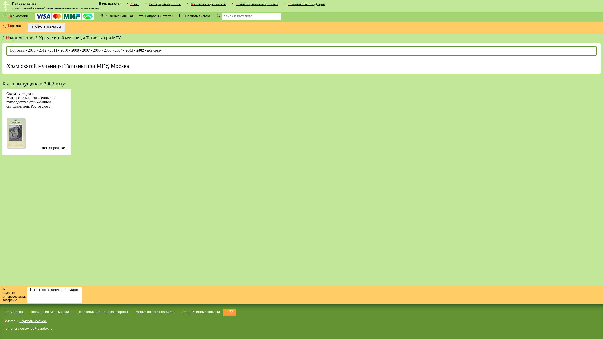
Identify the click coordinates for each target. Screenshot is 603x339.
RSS (229, 311)
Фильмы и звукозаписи (208, 4)
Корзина (14, 26)
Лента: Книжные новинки (200, 312)
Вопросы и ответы (159, 16)
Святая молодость (20, 94)
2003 (129, 50)
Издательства (19, 38)
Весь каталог (110, 3)
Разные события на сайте (155, 312)
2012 (42, 50)
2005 (107, 50)
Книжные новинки (119, 16)
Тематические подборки (306, 4)
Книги (134, 4)
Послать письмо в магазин (50, 312)
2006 (97, 50)
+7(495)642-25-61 (33, 321)
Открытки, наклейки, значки (257, 4)
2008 (75, 50)
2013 (32, 50)
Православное (24, 3)
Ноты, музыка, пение (165, 4)
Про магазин (18, 16)
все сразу (154, 50)
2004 (118, 50)
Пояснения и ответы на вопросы (102, 312)
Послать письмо (197, 16)
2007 (86, 50)
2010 (64, 50)
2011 (53, 50)
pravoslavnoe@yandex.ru (33, 328)
